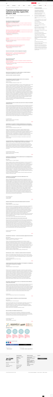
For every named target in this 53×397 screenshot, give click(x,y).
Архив (24, 5)
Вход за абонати (19, 358)
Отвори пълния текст (9, 26)
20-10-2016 (10, 15)
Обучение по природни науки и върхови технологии (31, 361)
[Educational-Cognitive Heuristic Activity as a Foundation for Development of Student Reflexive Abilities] (19, 62)
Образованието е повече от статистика (39, 23)
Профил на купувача (45, 372)
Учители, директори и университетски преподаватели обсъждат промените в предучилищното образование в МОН (39, 11)
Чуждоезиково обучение (30, 364)
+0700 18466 (7, 364)
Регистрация (45, 0)
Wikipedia (26, 0)
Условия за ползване (39, 372)
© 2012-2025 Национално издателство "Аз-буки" (11, 372)
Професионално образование (31, 362)
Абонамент (40, 5)
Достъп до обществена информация (32, 372)
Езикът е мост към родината (38, 22)
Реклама (34, 5)
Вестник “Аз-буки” (19, 366)
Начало (8, 5)
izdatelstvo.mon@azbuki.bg (9, 365)
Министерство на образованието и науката (18, 0)
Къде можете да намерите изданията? (20, 357)
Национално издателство (9, 0)
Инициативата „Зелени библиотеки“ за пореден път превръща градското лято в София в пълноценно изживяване (41, 37)
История (28, 363)
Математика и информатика (30, 360)
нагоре (32, 76)
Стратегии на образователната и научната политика (13, 7)
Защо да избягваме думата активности (39, 32)
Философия (28, 365)
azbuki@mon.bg (8, 366)
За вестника (13, 5)
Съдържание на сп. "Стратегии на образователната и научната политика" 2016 (21, 15)
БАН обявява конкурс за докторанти (39, 41)
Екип (19, 5)
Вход (43, 0)
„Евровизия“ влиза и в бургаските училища (40, 35)
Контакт (29, 5)
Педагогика (28, 359)
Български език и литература (31, 358)
